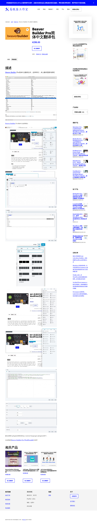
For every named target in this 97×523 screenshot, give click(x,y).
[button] (27, 29)
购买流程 (7, 499)
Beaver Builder (10, 72)
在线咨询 (74, 496)
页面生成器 (45, 54)
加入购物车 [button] (10, 480)
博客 (49, 495)
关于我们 (72, 501)
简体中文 (16, 22)
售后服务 (7, 508)
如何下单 (7, 495)
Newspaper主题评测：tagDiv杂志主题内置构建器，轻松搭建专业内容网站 (80, 294)
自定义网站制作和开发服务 (49, 3)
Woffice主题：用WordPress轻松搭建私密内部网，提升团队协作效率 (80, 277)
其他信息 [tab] (14, 59)
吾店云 (24, 519)
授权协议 (72, 505)
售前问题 (7, 503)
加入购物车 (37, 48)
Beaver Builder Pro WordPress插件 (22, 440)
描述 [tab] (8, 59)
